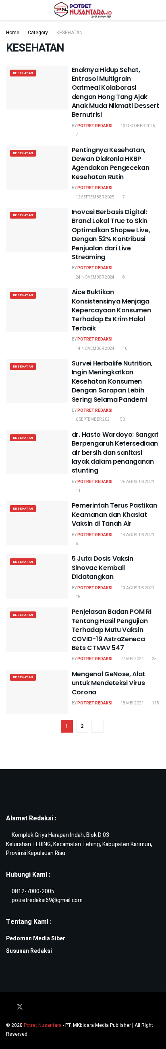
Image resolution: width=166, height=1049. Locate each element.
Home (12, 32)
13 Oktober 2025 (137, 126)
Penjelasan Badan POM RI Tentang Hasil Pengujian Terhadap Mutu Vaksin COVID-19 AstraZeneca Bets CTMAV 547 (111, 630)
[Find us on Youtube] (41, 1007)
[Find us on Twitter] (20, 1007)
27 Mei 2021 (132, 659)
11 (78, 491)
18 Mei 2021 (132, 703)
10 (124, 348)
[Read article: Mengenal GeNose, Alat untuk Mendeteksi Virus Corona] (37, 692)
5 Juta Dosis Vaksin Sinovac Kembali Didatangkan (102, 567)
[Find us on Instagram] (31, 1007)
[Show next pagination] (97, 726)
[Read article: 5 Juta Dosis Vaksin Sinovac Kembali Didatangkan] (37, 576)
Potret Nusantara (43, 1025)
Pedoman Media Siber (35, 938)
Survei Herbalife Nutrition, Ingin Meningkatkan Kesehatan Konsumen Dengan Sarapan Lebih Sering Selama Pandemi (112, 381)
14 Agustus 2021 (137, 535)
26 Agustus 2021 (137, 482)
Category (38, 32)
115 (155, 703)
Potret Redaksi (94, 126)
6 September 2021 (93, 419)
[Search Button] (156, 10)
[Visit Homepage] (82, 10)
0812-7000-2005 (33, 891)
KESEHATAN (69, 32)
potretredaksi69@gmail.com (47, 900)
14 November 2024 (94, 348)
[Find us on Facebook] (8, 1007)
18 (78, 597)
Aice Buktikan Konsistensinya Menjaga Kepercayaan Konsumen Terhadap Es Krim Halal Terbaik (111, 310)
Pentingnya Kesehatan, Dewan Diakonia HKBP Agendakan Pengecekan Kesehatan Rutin (110, 163)
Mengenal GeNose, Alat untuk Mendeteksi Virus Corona (108, 683)
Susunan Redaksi (29, 951)
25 (154, 659)
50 (122, 419)
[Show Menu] (9, 10)
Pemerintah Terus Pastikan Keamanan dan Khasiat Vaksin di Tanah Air (114, 514)
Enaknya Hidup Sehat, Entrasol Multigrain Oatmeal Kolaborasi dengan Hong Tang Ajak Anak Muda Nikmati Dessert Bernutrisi (115, 92)
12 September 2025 (94, 197)
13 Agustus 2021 (137, 588)
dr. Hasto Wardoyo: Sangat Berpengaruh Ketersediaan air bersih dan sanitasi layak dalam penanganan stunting (115, 452)
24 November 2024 (94, 277)
